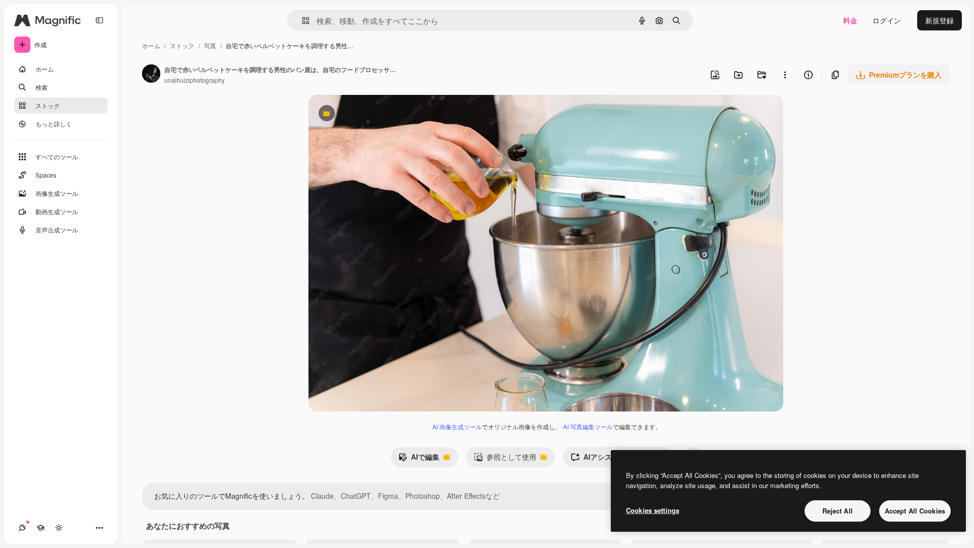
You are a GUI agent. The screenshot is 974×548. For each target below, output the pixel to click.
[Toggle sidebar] (99, 20)
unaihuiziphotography (194, 80)
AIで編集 (418, 459)
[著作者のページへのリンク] (151, 74)
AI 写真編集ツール (588, 426)
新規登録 (939, 20)
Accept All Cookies (915, 511)
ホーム (151, 45)
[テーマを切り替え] (59, 528)
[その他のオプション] (785, 74)
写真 (210, 45)
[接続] (22, 528)
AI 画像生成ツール (457, 426)
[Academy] (40, 528)
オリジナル (378, 114)
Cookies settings (652, 510)
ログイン (887, 20)
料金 (850, 20)
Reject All (837, 511)
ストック (182, 45)
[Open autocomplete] (302, 20)
